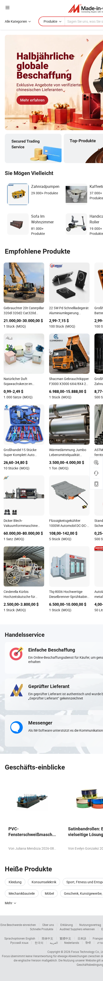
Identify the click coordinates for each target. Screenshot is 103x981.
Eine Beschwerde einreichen (18, 925)
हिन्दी (88, 943)
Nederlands (71, 943)
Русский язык (19, 943)
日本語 (82, 938)
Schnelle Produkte (41, 929)
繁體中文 (65, 938)
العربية (54, 943)
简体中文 (47, 938)
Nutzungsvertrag (90, 925)
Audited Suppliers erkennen (77, 929)
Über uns (48, 925)
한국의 (39, 943)
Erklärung (66, 925)
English (30, 938)
